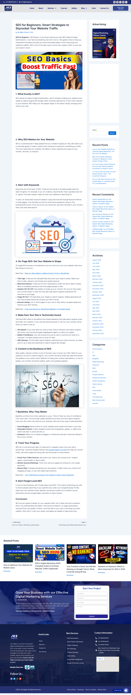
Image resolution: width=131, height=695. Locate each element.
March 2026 (96, 276)
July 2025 (95, 301)
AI (93, 352)
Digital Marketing (98, 362)
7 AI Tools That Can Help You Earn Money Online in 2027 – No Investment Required (104, 174)
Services (51, 8)
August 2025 (96, 298)
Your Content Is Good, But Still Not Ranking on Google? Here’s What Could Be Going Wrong (81, 569)
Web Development (98, 400)
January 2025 (97, 321)
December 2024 (97, 324)
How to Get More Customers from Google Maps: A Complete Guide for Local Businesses (104, 181)
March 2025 (96, 314)
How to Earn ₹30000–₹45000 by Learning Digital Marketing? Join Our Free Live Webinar (103, 151)
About (41, 8)
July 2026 (95, 263)
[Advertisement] (49, 122)
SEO (93, 387)
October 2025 (97, 292)
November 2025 (97, 289)
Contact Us (104, 8)
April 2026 (96, 273)
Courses (64, 8)
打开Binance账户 (97, 229)
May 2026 (95, 269)
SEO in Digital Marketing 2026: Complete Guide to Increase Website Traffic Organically (48, 566)
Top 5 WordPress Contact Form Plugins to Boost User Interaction (49, 475)
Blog (83, 8)
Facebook (95, 365)
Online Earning (97, 384)
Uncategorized (97, 397)
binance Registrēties (99, 199)
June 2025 (96, 305)
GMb (94, 368)
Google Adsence (98, 374)
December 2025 (97, 285)
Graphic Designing (98, 381)
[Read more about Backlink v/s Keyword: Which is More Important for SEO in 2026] (112, 554)
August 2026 (96, 260)
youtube (95, 403)
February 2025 (97, 317)
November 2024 (97, 327)
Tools (94, 8)
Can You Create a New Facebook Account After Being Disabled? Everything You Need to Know (103, 166)
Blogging (95, 358)
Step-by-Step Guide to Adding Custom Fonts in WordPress (47, 273)
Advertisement (97, 349)
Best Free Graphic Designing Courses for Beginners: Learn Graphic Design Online (102, 159)
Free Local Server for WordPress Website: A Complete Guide (47, 309)
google (94, 371)
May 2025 (95, 308)
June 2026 (96, 266)
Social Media (96, 390)
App (93, 355)
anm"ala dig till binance (100, 214)
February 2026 (97, 279)
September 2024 (98, 333)
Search (94, 130)
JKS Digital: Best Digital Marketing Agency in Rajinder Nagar (102, 201)
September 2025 (98, 295)
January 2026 (97, 282)
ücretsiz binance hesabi (100, 222)
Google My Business (99, 378)
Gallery (74, 8)
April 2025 (96, 311)
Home (32, 8)
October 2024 (97, 330)
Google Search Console (58, 450)
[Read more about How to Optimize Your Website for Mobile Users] (18, 553)
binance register (97, 207)
